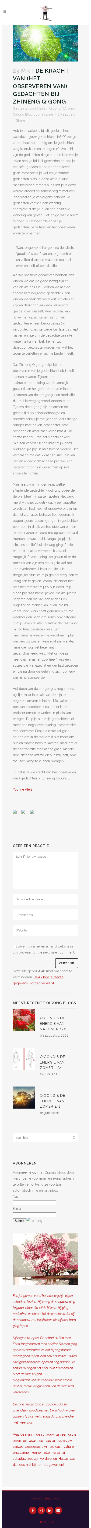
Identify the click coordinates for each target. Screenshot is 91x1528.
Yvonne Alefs (22, 789)
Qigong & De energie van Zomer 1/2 (52, 1101)
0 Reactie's (66, 114)
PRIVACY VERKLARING (45, 1498)
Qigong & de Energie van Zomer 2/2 (52, 1062)
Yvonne (47, 114)
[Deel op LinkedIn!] (34, 813)
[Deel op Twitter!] (25, 813)
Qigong (55, 108)
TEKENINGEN (45, 1522)
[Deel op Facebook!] (16, 813)
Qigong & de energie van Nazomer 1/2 (53, 1023)
